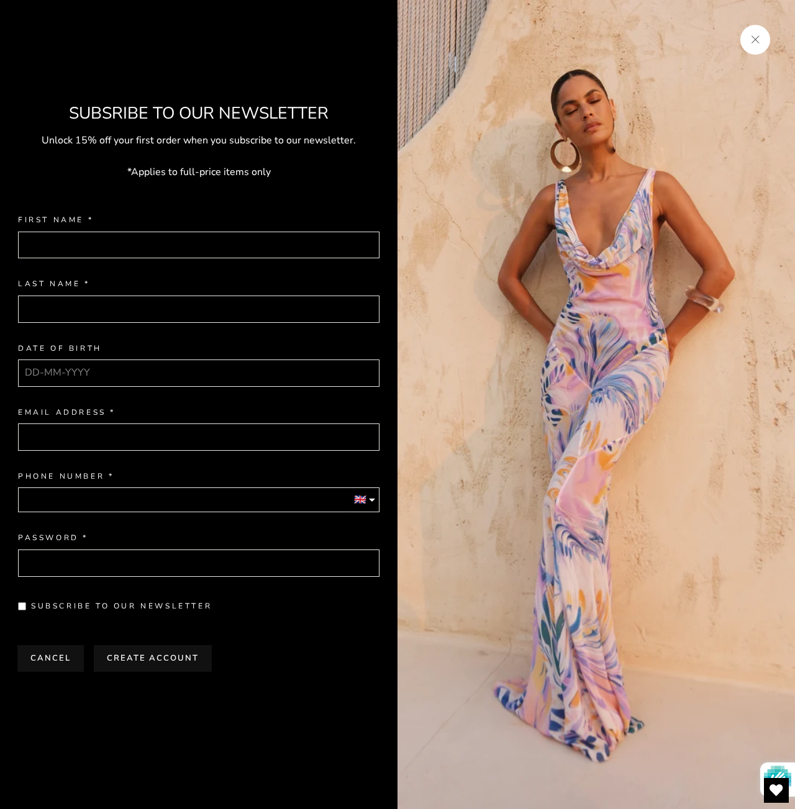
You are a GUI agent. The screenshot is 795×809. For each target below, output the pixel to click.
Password (48, 538)
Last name (49, 284)
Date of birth (60, 348)
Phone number (61, 476)
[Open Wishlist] (776, 790)
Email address (62, 412)
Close (199, 697)
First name (51, 220)
